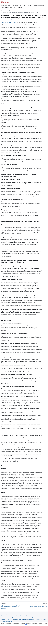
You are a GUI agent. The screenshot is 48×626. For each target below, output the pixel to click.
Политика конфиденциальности (27, 615)
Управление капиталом (6, 7)
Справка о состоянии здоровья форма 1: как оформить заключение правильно (36, 605)
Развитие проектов (17, 7)
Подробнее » (7, 613)
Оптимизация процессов (6, 621)
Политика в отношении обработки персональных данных (24, 613)
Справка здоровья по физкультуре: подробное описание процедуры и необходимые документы (12, 606)
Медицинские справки (6, 5)
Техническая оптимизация (26, 5)
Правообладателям (40, 615)
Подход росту (15, 5)
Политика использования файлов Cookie (10, 615)
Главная (2, 10)
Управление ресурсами (38, 5)
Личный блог (8, 10)
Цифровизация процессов (28, 619)
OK (26, 624)
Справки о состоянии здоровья (8, 22)
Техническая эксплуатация (40, 619)
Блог (2, 613)
